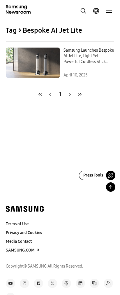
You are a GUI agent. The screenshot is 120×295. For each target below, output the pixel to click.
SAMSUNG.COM (20, 250)
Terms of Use (17, 223)
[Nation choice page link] (96, 11)
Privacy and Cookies (24, 232)
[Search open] (83, 11)
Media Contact (19, 241)
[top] (110, 187)
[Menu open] (109, 11)
